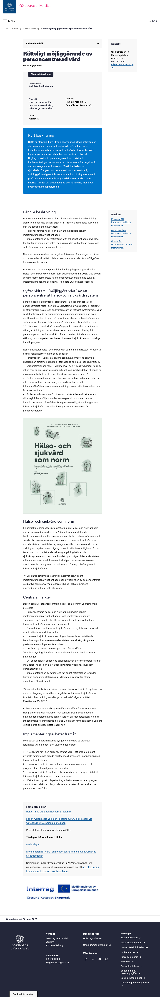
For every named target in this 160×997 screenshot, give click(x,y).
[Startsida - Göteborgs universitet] (20, 942)
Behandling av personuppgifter (129, 972)
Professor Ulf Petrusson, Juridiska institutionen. (121, 222)
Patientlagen (33, 844)
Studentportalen (131, 937)
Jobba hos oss (128, 952)
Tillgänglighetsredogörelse (135, 982)
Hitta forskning (32, 28)
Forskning (16, 28)
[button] (73, 21)
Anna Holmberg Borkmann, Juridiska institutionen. (121, 233)
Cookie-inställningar (132, 977)
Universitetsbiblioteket (135, 947)
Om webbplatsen (130, 966)
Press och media (130, 956)
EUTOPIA (126, 961)
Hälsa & (75, 101)
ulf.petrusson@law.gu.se (122, 66)
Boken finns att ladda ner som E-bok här (48, 811)
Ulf (119, 51)
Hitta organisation (92, 938)
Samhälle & (77, 105)
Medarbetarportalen (133, 942)
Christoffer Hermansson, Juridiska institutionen (122, 244)
